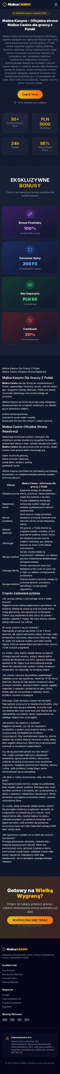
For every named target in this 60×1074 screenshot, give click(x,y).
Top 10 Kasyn (8, 970)
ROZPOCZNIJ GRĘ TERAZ (30, 920)
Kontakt (5, 995)
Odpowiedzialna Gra (11, 999)
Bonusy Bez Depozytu (12, 974)
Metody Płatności (10, 982)
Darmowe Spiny (9, 978)
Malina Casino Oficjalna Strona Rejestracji (24, 371)
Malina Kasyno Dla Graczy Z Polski (20, 368)
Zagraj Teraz (30, 94)
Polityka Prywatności (11, 1003)
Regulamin (7, 1006)
